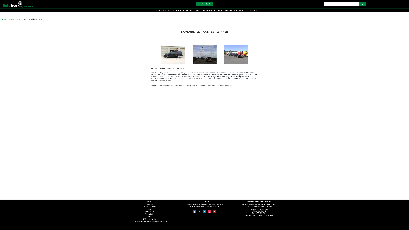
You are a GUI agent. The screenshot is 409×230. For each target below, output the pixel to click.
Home (3, 19)
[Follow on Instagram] (209, 211)
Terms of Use (149, 211)
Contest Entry (14, 19)
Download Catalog (204, 4)
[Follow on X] (199, 211)
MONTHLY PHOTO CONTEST (229, 10)
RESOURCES (208, 10)
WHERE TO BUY (192, 10)
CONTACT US (251, 10)
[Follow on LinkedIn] (204, 211)
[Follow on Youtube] (214, 211)
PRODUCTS (159, 10)
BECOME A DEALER (176, 10)
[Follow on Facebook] (194, 211)
